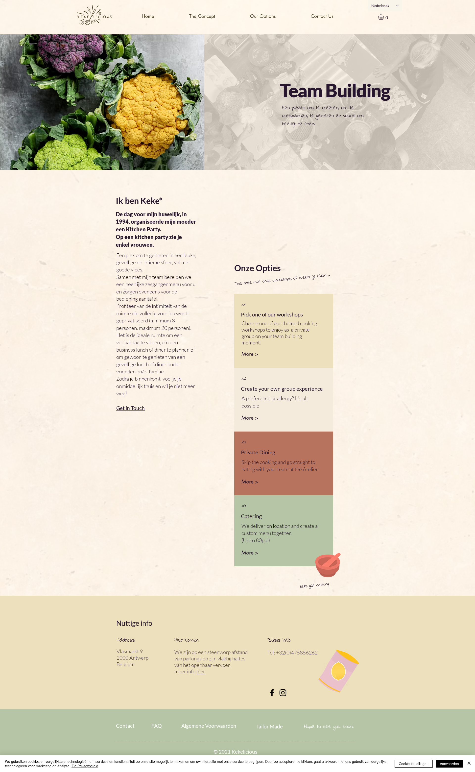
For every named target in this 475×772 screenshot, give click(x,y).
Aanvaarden (449, 763)
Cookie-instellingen (413, 763)
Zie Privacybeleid (84, 765)
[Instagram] (282, 692)
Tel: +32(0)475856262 (293, 652)
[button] (263, 16)
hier (200, 671)
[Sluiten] (469, 763)
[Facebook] (272, 692)
